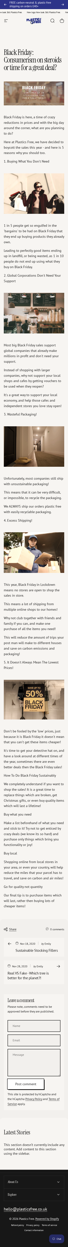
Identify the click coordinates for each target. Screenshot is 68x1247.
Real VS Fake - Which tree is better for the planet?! (28, 975)
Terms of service (49, 1225)
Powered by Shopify (47, 1219)
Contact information (34, 1230)
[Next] (63, 4)
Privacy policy (32, 1225)
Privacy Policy (33, 1099)
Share (12, 929)
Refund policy (17, 1225)
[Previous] (5, 4)
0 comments (57, 929)
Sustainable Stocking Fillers (36, 950)
